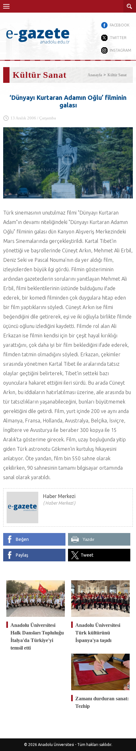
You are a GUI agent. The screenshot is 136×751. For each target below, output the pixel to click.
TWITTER (118, 38)
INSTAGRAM (120, 50)
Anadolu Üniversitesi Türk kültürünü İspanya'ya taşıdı (97, 632)
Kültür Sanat (117, 75)
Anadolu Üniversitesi (56, 744)
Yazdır (88, 539)
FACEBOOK (119, 25)
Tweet (87, 555)
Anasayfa (95, 75)
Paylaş (22, 555)
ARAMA (129, 6)
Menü (6, 6)
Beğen (22, 539)
